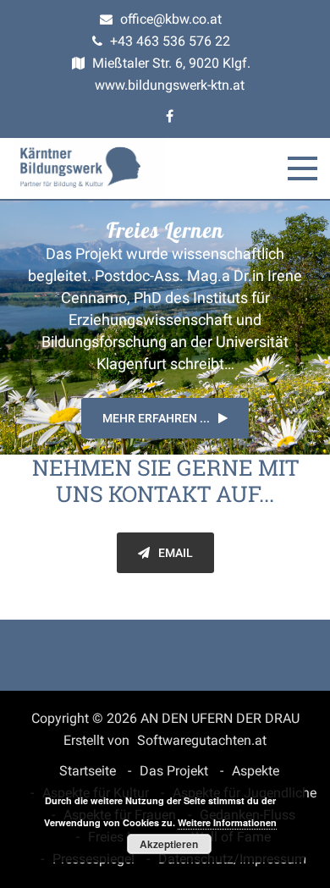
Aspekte (255, 771)
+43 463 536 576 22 (168, 41)
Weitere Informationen (227, 822)
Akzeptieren (169, 844)
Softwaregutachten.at (202, 740)
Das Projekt (174, 771)
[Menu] (302, 168)
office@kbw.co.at (169, 19)
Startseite (87, 771)
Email (175, 553)
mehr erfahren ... (156, 418)
